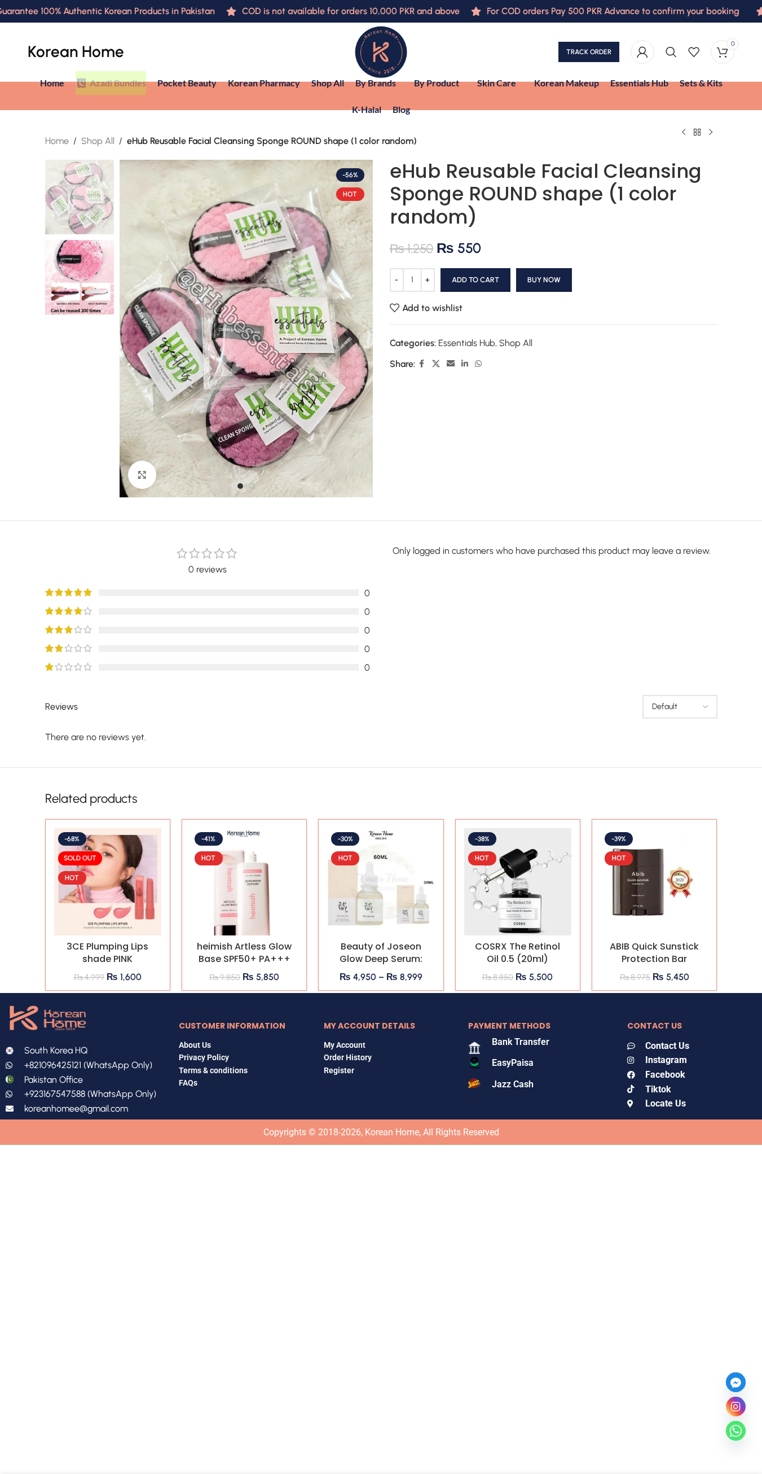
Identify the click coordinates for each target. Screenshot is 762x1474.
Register (339, 1070)
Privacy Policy (204, 1057)
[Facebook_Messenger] (736, 1382)
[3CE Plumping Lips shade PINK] (107, 881)
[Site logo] (381, 51)
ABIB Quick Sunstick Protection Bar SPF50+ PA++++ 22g (654, 959)
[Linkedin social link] (465, 364)
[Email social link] (450, 364)
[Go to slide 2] (251, 486)
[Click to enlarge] (142, 475)
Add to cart (475, 279)
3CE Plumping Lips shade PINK (107, 952)
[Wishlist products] (693, 52)
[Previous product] (683, 132)
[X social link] (436, 364)
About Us (195, 1044)
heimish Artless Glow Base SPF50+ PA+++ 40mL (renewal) (244, 959)
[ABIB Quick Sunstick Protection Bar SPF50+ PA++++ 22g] (654, 881)
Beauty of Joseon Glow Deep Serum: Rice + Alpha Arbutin (380, 959)
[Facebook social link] (422, 364)
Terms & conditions (213, 1070)
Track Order (588, 52)
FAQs (189, 1082)
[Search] (671, 52)
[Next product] (710, 132)
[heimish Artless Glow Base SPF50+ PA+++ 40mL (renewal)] (244, 881)
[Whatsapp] (736, 1431)
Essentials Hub (466, 343)
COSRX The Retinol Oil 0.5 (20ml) (517, 952)
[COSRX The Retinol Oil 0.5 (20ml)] (517, 881)
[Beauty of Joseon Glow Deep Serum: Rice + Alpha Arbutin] (380, 881)
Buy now (544, 279)
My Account (344, 1044)
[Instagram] (736, 1406)
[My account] (642, 52)
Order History (348, 1057)
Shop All (97, 140)
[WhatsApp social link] (478, 364)
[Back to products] (697, 132)
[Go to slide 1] (240, 486)
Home (57, 140)
